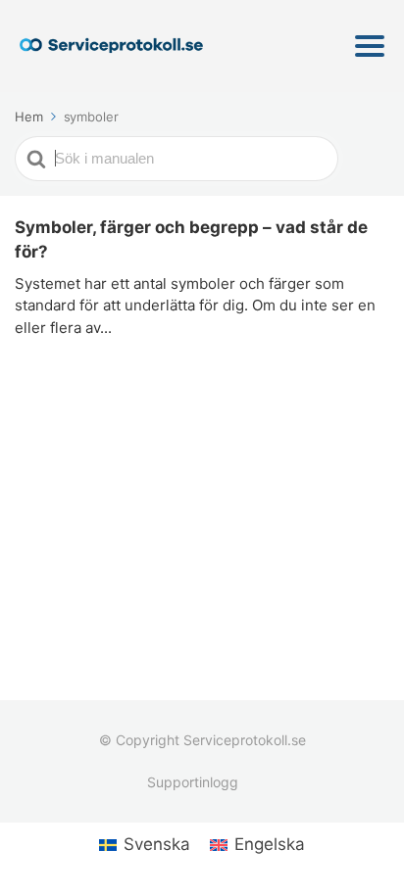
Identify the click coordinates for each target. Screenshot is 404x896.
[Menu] (369, 46)
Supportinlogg (192, 782)
